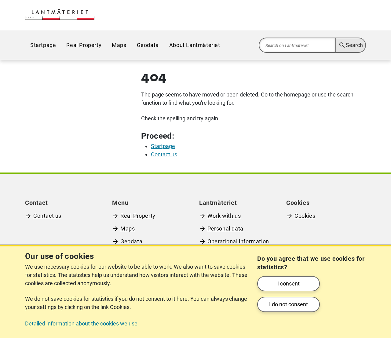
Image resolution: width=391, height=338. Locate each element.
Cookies (304, 216)
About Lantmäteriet (194, 45)
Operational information (238, 241)
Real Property (83, 45)
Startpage (43, 45)
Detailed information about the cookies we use (81, 323)
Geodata (148, 45)
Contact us (47, 216)
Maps (119, 45)
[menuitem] (43, 45)
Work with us (224, 216)
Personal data (225, 228)
